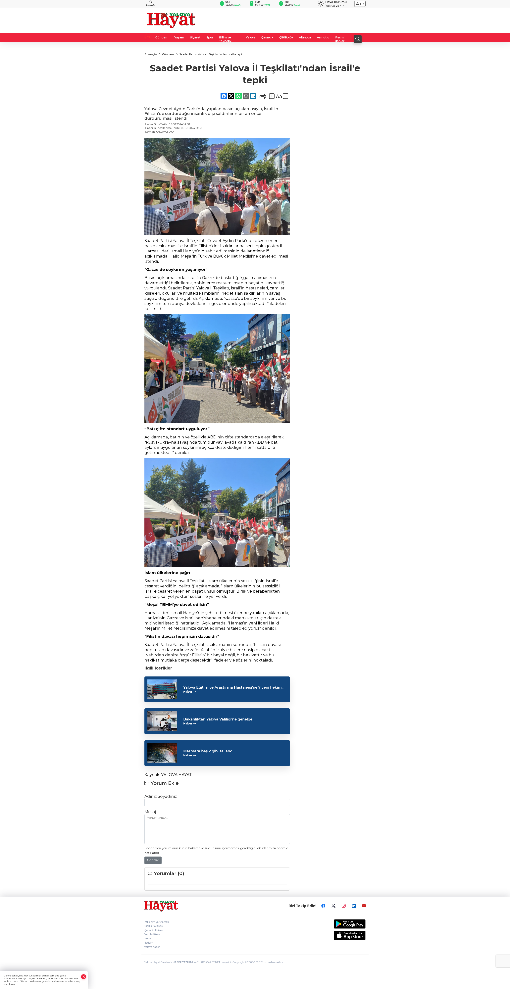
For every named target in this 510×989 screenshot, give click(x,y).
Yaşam (179, 37)
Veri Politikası (152, 934)
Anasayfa (150, 5)
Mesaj (150, 811)
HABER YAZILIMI (183, 962)
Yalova (250, 37)
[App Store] (340, 935)
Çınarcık (267, 37)
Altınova (305, 37)
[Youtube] (364, 906)
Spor (209, 37)
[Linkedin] (354, 906)
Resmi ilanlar (339, 39)
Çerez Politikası (153, 930)
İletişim (148, 942)
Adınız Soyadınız (160, 796)
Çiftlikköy (286, 37)
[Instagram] (344, 906)
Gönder (153, 860)
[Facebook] (323, 906)
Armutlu (323, 37)
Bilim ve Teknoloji (225, 39)
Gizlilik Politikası (153, 925)
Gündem (161, 37)
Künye (148, 938)
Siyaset (195, 37)
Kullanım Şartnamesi (156, 921)
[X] (333, 906)
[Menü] (364, 39)
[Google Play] (340, 924)
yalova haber (152, 946)
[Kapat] (83, 977)
